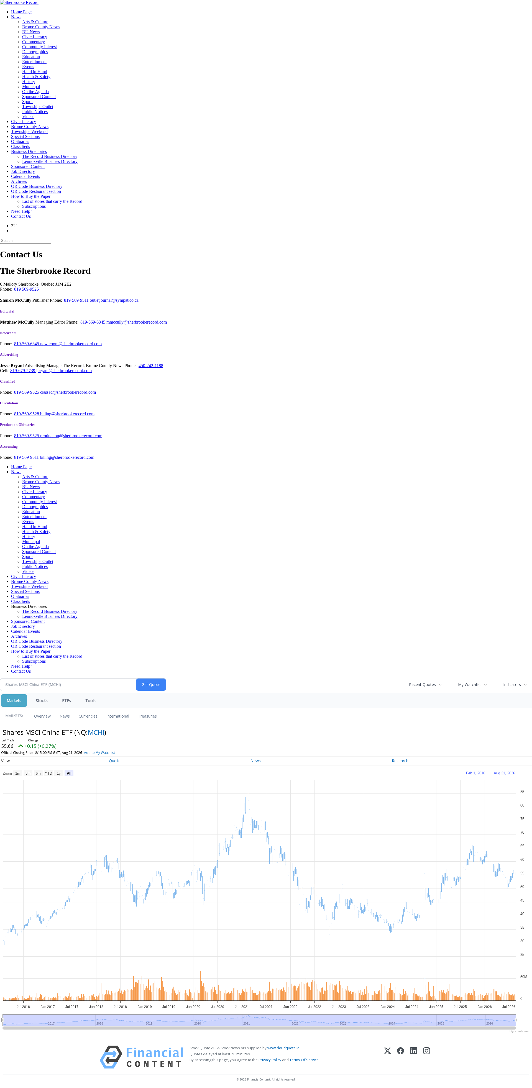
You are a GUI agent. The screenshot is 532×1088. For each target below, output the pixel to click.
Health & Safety (36, 76)
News (16, 16)
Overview (42, 716)
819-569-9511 (77, 300)
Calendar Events (25, 176)
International (117, 716)
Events (28, 66)
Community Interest (39, 46)
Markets (14, 700)
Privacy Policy (270, 1059)
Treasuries (147, 716)
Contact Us (21, 216)
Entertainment (34, 61)
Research (400, 760)
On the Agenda (35, 91)
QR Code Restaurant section (36, 191)
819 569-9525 (26, 289)
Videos (28, 116)
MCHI (96, 732)
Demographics (35, 51)
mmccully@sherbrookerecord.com (136, 322)
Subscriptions (34, 206)
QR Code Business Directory (36, 186)
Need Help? (21, 211)
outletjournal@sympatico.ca (114, 300)
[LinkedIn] (413, 1057)
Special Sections (25, 136)
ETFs (66, 700)
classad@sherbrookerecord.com (68, 392)
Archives (19, 181)
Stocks (42, 700)
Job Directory (23, 171)
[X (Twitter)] (387, 1057)
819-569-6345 (93, 322)
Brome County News (41, 26)
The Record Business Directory (49, 156)
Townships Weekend (29, 131)
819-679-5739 (23, 370)
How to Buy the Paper (30, 196)
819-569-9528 (27, 413)
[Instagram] (426, 1057)
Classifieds (20, 146)
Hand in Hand (34, 71)
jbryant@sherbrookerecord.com (64, 370)
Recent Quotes (422, 684)
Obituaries (20, 141)
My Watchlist (469, 684)
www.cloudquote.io (283, 1047)
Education (31, 56)
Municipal (31, 86)
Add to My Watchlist (99, 752)
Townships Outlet (37, 106)
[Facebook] (400, 1057)
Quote (115, 760)
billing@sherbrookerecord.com (67, 413)
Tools (90, 700)
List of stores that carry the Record (52, 201)
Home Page (21, 11)
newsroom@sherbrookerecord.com (71, 343)
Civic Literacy (34, 36)
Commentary (33, 41)
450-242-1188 (151, 365)
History (28, 81)
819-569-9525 (27, 392)
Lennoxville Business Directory (50, 161)
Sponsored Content (39, 96)
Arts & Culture (35, 21)
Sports (27, 101)
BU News (31, 31)
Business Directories (29, 151)
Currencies (88, 716)
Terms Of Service (304, 1059)
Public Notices (35, 111)
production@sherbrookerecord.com (71, 435)
